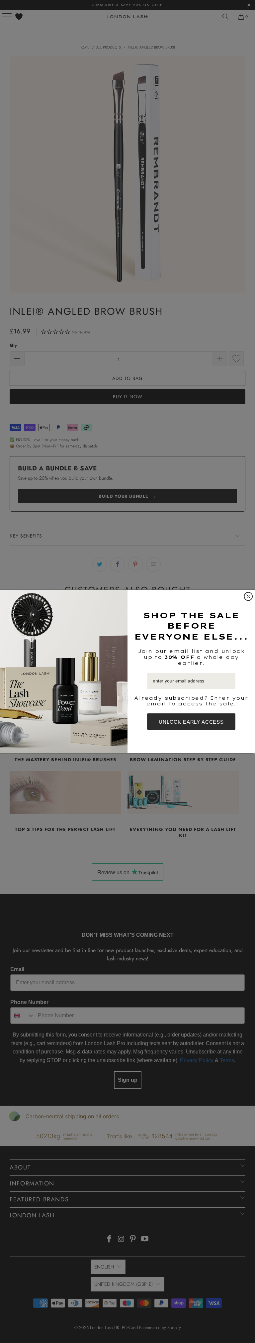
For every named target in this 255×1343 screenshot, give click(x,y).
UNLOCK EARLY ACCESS (191, 721)
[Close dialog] (248, 596)
